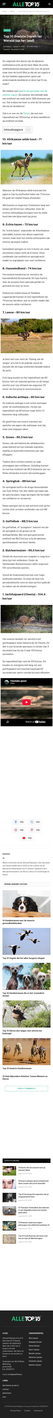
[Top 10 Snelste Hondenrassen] (26, 1051)
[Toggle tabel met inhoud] (27, 130)
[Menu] (4, 4)
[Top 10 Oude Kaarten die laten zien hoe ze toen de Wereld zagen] (9, 1239)
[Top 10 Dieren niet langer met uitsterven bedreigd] (26, 1014)
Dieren (7, 30)
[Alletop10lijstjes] (26, 4)
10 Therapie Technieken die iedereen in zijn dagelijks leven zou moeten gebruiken (33, 1210)
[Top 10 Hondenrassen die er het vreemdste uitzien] (26, 976)
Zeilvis (26, 113)
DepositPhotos (16, 1374)
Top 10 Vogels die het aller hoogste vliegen (23, 958)
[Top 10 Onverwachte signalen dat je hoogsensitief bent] (9, 1197)
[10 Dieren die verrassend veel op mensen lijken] (9, 1171)
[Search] (49, 4)
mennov (8, 46)
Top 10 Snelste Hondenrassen (16, 1068)
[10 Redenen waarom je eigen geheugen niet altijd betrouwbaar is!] (9, 1225)
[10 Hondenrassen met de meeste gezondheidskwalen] (26, 903)
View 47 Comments (26, 1088)
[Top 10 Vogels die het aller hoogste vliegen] (26, 941)
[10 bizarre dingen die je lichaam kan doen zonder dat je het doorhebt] (9, 1184)
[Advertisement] (26, 786)
